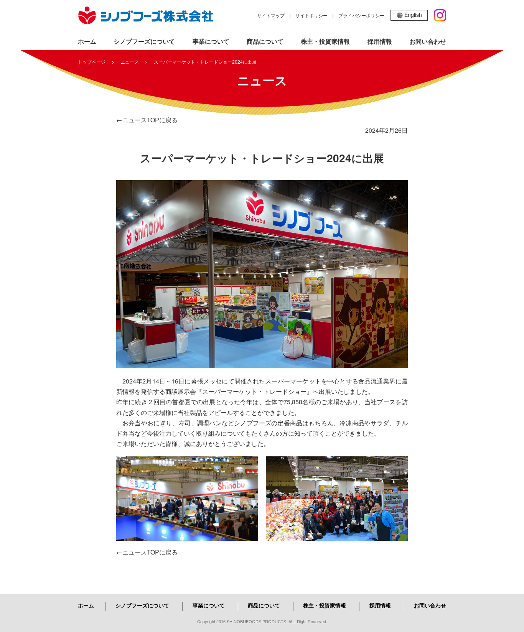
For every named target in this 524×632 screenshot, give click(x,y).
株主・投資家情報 (325, 41)
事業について (211, 41)
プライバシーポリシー (361, 15)
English (413, 14)
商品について (265, 41)
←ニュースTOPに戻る (147, 119)
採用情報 (379, 41)
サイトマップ (271, 15)
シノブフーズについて (144, 41)
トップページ (91, 61)
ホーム (87, 41)
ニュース (129, 61)
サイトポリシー (311, 15)
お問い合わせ (427, 41)
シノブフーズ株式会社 (146, 15)
